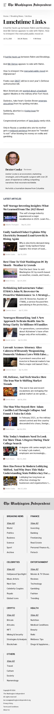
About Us (6, 710)
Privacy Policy (8, 703)
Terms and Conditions (10, 707)
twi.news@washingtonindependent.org (17, 700)
